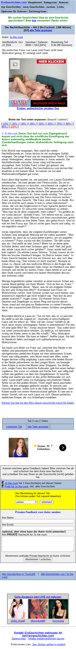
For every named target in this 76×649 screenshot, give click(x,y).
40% (32, 123)
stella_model (18, 620)
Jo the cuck (11, 483)
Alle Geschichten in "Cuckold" (19, 574)
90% (4, 126)
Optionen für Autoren (14, 11)
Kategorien (50, 2)
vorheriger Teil (14, 426)
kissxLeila (58, 620)
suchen (50, 6)
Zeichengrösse (37, 11)
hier (34, 20)
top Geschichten (11, 6)
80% (68, 123)
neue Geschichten (33, 6)
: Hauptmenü (21, 2)
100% (14, 126)
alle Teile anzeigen (41, 30)
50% (41, 123)
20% (14, 123)
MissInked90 (38, 620)
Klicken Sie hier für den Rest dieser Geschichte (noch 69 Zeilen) (38, 402)
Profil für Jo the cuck (16, 486)
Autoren (63, 2)
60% (50, 123)
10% (5, 123)
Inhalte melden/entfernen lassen (46, 638)
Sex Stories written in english (48, 644)
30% (23, 123)
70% (59, 123)
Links (60, 6)
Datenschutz (19, 638)
